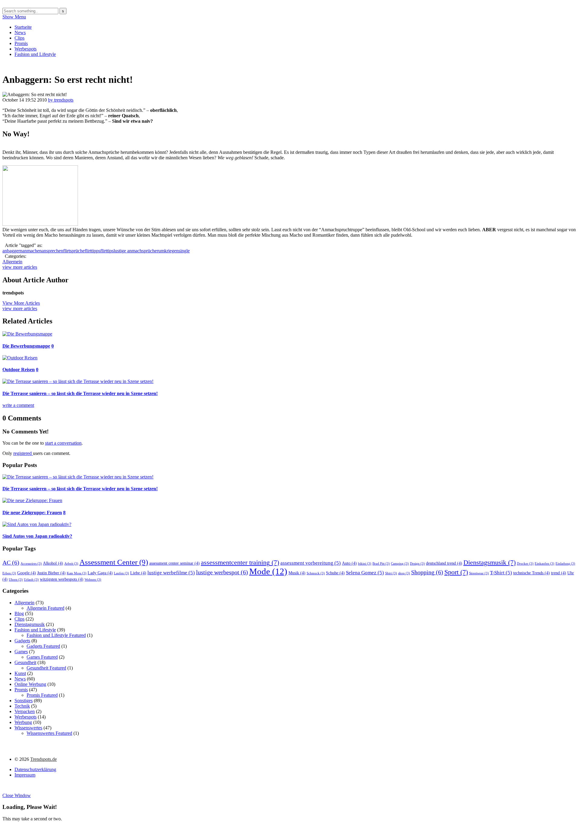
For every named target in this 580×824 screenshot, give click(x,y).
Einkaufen (544, 563)
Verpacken (24, 711)
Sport (456, 572)
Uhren (16, 579)
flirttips (107, 250)
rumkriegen (168, 250)
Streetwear (479, 573)
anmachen (32, 250)
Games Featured (42, 657)
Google (26, 572)
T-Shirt (501, 573)
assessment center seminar (174, 563)
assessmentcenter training (240, 562)
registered (23, 453)
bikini (364, 563)
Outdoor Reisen (18, 369)
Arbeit (71, 563)
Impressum (24, 774)
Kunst (20, 673)
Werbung (23, 722)
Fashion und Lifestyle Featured (56, 635)
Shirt (391, 573)
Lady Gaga (100, 572)
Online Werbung (30, 684)
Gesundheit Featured (46, 667)
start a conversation (63, 443)
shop (404, 573)
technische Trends (531, 572)
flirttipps (92, 250)
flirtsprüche (74, 250)
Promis (21, 43)
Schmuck (316, 573)
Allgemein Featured (45, 608)
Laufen (121, 573)
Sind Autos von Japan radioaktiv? (37, 536)
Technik (22, 706)
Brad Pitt (381, 563)
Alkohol (53, 563)
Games (21, 651)
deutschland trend (444, 563)
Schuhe (335, 572)
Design (417, 563)
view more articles (19, 267)
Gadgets (22, 640)
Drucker (525, 563)
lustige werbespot (222, 572)
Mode (268, 571)
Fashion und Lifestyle (35, 54)
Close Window (16, 795)
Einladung (565, 563)
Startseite (23, 27)
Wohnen (93, 579)
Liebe (138, 572)
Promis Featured (42, 695)
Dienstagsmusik (489, 562)
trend (558, 572)
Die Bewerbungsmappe (26, 346)
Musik (296, 572)
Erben (9, 573)
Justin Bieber (51, 572)
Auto (349, 563)
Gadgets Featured (43, 646)
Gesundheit (25, 662)
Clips (19, 38)
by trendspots (60, 99)
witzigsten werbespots (61, 579)
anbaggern (12, 250)
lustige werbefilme (171, 573)
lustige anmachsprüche (135, 250)
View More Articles (21, 303)
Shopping (427, 572)
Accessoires (31, 563)
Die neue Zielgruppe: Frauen (32, 512)
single (184, 250)
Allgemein (12, 261)
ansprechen (52, 250)
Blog (19, 613)
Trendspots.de (43, 759)
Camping (400, 563)
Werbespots (25, 48)
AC (10, 562)
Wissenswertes (28, 727)
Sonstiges (23, 700)
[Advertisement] (112, 64)
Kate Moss (76, 573)
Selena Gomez (365, 573)
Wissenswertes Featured (49, 733)
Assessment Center (113, 562)
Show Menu (14, 16)
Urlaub (31, 579)
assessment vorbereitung (310, 563)
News (20, 32)
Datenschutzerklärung (35, 769)
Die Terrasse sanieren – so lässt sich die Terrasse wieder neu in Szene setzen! (80, 393)
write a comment (18, 405)
